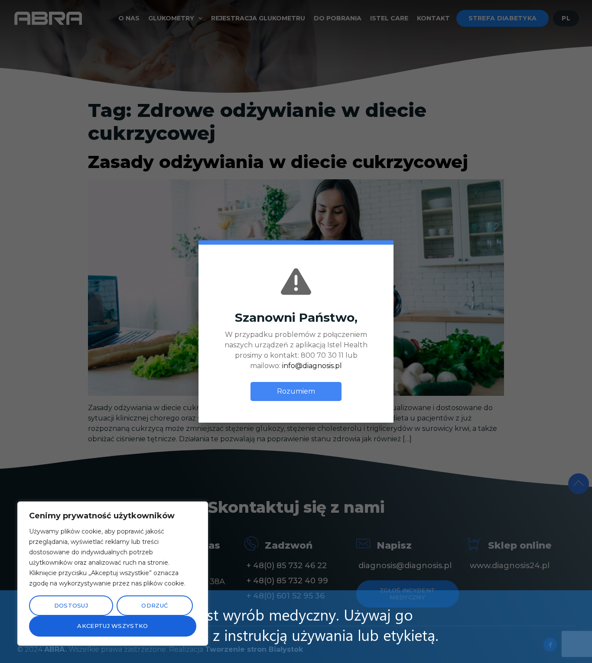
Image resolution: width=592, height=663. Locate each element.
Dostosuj (71, 605)
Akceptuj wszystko (112, 625)
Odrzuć (154, 605)
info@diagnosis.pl (312, 366)
